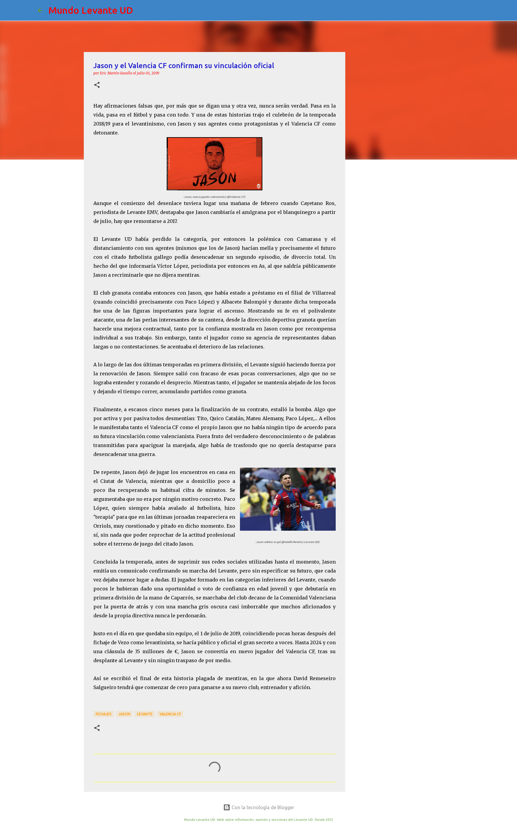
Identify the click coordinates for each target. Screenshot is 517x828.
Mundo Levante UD (90, 10)
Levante (145, 714)
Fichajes (104, 714)
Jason (124, 714)
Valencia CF (170, 714)
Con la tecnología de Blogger (262, 807)
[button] (97, 85)
